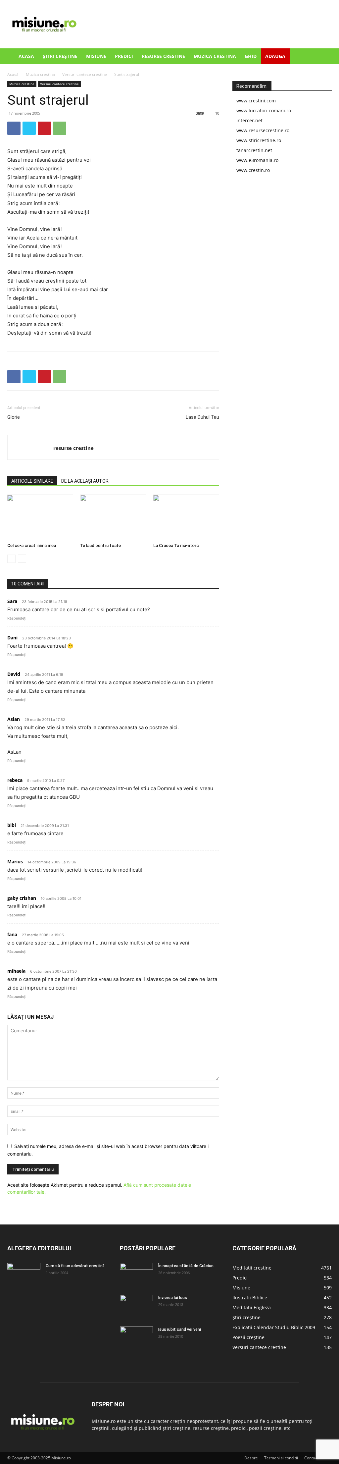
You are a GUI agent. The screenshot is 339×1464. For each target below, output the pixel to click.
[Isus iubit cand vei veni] (136, 1338)
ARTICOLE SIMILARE (32, 481)
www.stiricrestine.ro (258, 140)
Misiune (96, 56)
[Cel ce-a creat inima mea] (40, 517)
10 (217, 113)
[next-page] (22, 559)
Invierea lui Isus (172, 1297)
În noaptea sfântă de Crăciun (186, 1266)
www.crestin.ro (253, 170)
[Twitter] (29, 128)
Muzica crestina (215, 56)
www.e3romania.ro (257, 160)
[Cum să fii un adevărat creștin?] (23, 1274)
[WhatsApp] (59, 128)
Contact (311, 1458)
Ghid (251, 56)
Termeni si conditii (281, 1458)
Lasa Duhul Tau (202, 417)
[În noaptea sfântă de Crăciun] (136, 1274)
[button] (324, 57)
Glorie (13, 417)
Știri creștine (60, 56)
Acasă (26, 56)
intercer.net (249, 120)
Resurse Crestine (163, 56)
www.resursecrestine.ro (262, 130)
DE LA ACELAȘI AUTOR (85, 481)
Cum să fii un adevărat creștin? (75, 1266)
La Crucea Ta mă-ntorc (176, 545)
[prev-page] (11, 559)
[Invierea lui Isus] (136, 1306)
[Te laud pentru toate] (113, 517)
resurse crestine (73, 448)
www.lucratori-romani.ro (263, 110)
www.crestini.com (256, 100)
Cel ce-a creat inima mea (31, 545)
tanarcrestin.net (254, 150)
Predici (124, 56)
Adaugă (275, 56)
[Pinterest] (44, 128)
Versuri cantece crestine (84, 74)
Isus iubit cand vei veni (179, 1329)
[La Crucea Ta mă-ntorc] (186, 517)
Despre (251, 1458)
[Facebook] (14, 128)
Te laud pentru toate (100, 545)
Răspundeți (16, 618)
